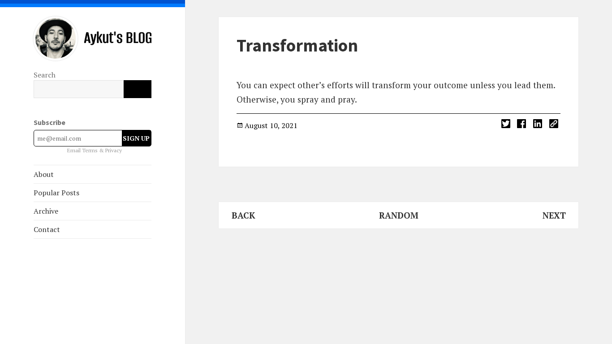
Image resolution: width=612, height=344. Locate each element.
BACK (243, 215)
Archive (46, 211)
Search (45, 75)
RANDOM (398, 215)
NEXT (554, 215)
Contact (47, 229)
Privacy (113, 150)
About (44, 174)
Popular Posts (56, 193)
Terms (90, 150)
